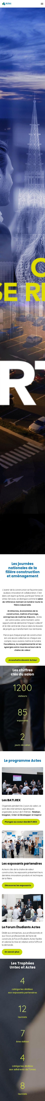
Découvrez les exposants (18, 885)
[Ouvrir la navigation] (42, 4)
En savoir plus (12, 951)
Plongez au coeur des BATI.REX (21, 821)
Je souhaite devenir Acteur (22, 660)
